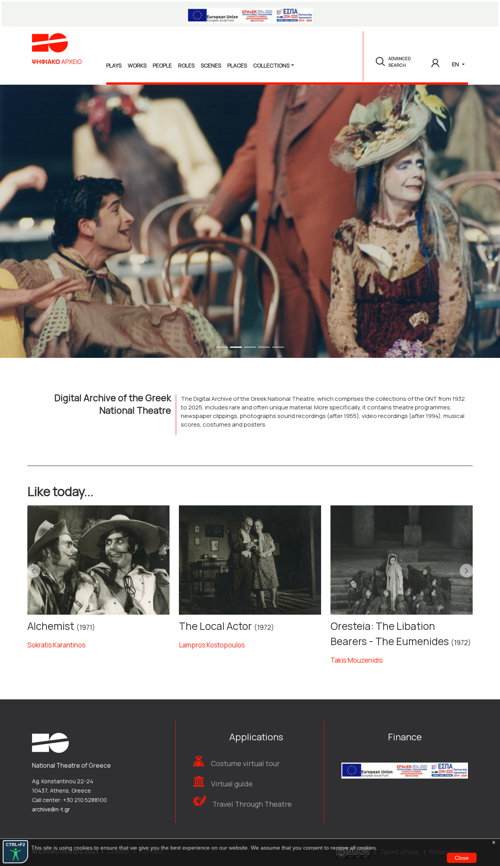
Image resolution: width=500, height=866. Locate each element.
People (162, 65)
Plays (113, 65)
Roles (186, 65)
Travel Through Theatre (252, 804)
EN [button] (456, 64)
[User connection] (435, 61)
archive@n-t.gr (51, 809)
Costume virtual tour (245, 763)
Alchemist (50, 626)
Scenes (211, 65)
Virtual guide (232, 783)
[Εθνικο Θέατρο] (50, 742)
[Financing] (250, 14)
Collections (271, 65)
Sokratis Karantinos (56, 644)
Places (237, 65)
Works (137, 65)
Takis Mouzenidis (356, 660)
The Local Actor (215, 626)
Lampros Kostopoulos (212, 644)
